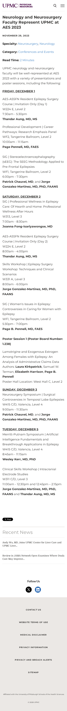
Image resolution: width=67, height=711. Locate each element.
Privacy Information (33, 647)
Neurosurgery (28, 44)
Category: (10, 52)
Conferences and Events (36, 52)
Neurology (47, 44)
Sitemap (33, 672)
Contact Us (33, 609)
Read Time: (11, 60)
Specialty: (10, 44)
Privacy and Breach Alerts (33, 660)
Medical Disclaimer (33, 635)
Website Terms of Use (33, 622)
